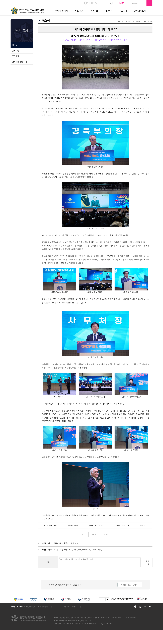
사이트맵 (66, 606)
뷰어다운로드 (55, 606)
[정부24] (91, 599)
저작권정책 (44, 606)
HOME (121, 3)
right (103, 599)
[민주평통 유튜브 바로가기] (150, 606)
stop (107, 599)
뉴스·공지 (79, 11)
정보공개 (123, 11)
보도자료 (15, 56)
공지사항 (15, 50)
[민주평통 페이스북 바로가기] (135, 606)
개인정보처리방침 (17, 606)
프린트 (106, 534)
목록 (83, 534)
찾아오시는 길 (77, 606)
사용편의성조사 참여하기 (130, 584)
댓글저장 (147, 562)
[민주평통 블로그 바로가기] (145, 606)
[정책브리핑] (72, 599)
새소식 (14, 45)
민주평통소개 (140, 11)
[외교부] (36, 599)
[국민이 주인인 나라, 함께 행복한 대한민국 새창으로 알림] (122, 599)
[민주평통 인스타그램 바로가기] (140, 606)
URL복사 (149, 21)
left (100, 599)
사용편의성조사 (31, 606)
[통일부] (19, 599)
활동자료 (94, 11)
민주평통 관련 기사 (19, 61)
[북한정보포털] (54, 599)
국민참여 (109, 11)
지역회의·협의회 (60, 11)
